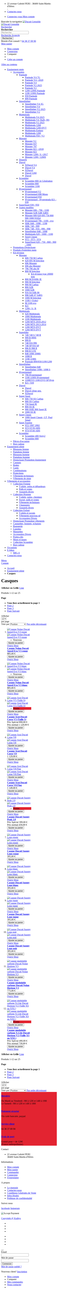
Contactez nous (14, 11)
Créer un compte (15, 59)
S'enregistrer (13, 1177)
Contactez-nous (14, 1190)
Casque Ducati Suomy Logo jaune (18, 915)
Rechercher (6, 27)
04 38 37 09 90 (29, 41)
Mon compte (13, 49)
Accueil (10, 568)
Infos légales (13, 1195)
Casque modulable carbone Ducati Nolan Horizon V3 (18, 985)
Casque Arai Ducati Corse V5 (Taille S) (17, 718)
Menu (4, 560)
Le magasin (12, 1187)
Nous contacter (14, 1284)
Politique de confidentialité (19, 1198)
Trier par (5, 624)
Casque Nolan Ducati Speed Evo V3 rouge (18, 649)
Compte (5, 563)
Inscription (22, 1271)
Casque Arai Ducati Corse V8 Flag (17, 783)
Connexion (12, 51)
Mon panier (12, 1169)
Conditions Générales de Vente (21, 1193)
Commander (13, 1172)
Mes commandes (15, 1282)
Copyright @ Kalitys (11, 1218)
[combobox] (15, 32)
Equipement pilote (15, 571)
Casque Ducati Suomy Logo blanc (18, 884)
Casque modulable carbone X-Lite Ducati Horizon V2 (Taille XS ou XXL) (18, 1034)
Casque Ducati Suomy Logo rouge (18, 852)
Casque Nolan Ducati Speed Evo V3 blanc (18, 683)
